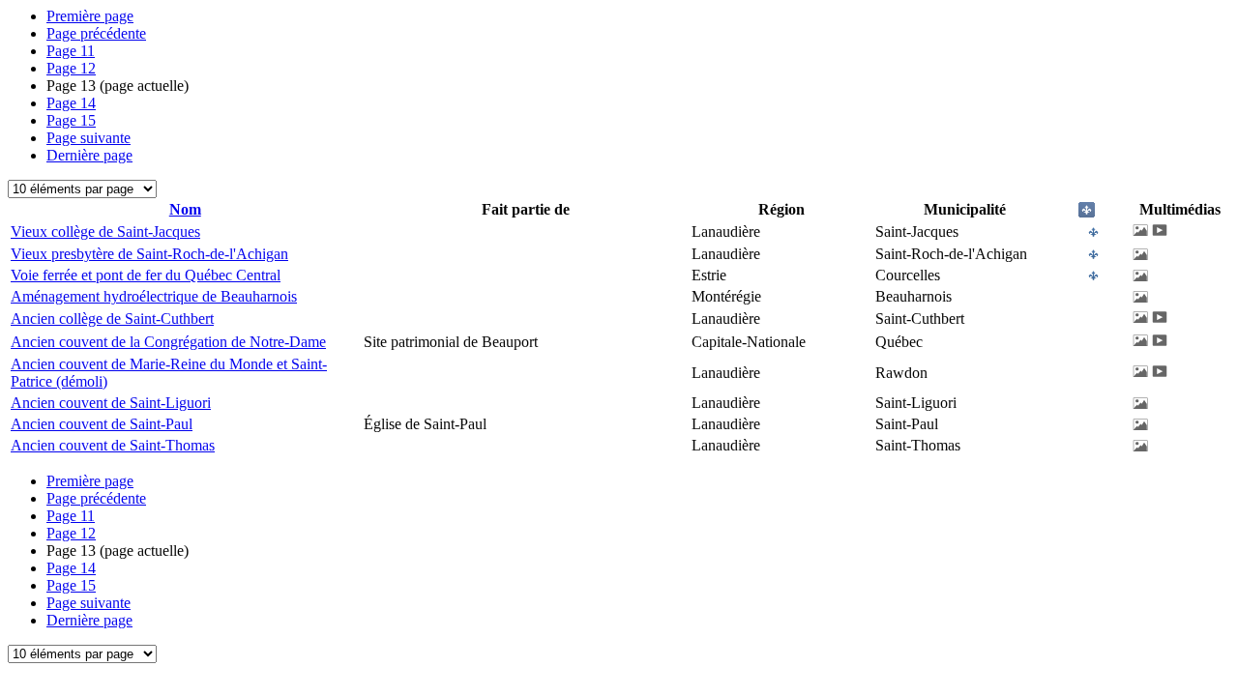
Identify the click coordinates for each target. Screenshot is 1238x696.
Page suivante (88, 138)
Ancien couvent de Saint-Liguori (111, 402)
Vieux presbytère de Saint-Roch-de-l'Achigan (149, 254)
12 (71, 68)
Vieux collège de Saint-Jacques (105, 231)
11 (70, 51)
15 (71, 120)
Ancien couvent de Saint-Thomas (113, 445)
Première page (89, 16)
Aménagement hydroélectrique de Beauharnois (154, 296)
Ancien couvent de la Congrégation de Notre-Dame (168, 342)
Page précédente (96, 33)
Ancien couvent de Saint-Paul (101, 424)
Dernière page (89, 155)
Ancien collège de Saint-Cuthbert (112, 318)
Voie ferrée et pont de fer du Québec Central (145, 275)
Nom (185, 209)
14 (71, 103)
